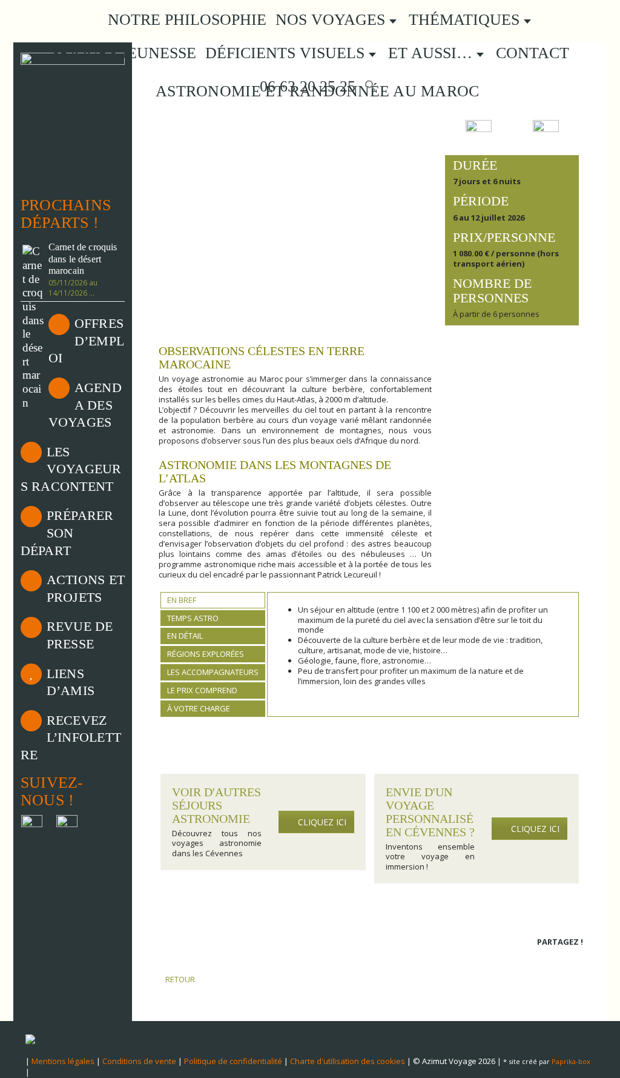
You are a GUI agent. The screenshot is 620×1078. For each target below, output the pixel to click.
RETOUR (179, 979)
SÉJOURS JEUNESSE (123, 53)
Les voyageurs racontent (71, 469)
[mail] (576, 958)
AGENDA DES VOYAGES (85, 405)
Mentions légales (62, 1061)
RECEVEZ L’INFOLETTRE (71, 737)
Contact (532, 53)
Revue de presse (80, 635)
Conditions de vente (139, 1061)
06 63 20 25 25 (305, 86)
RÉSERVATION (512, 372)
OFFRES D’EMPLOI (86, 340)
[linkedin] (560, 958)
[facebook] (543, 958)
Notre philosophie (187, 19)
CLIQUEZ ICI (322, 822)
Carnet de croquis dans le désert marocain (82, 259)
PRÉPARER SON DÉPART (67, 532)
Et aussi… (432, 53)
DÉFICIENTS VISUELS (287, 53)
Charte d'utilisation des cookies (347, 1061)
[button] (370, 86)
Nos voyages (332, 19)
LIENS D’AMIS (70, 682)
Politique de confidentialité (233, 1061)
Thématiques (466, 19)
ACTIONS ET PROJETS (86, 588)
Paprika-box (571, 1061)
